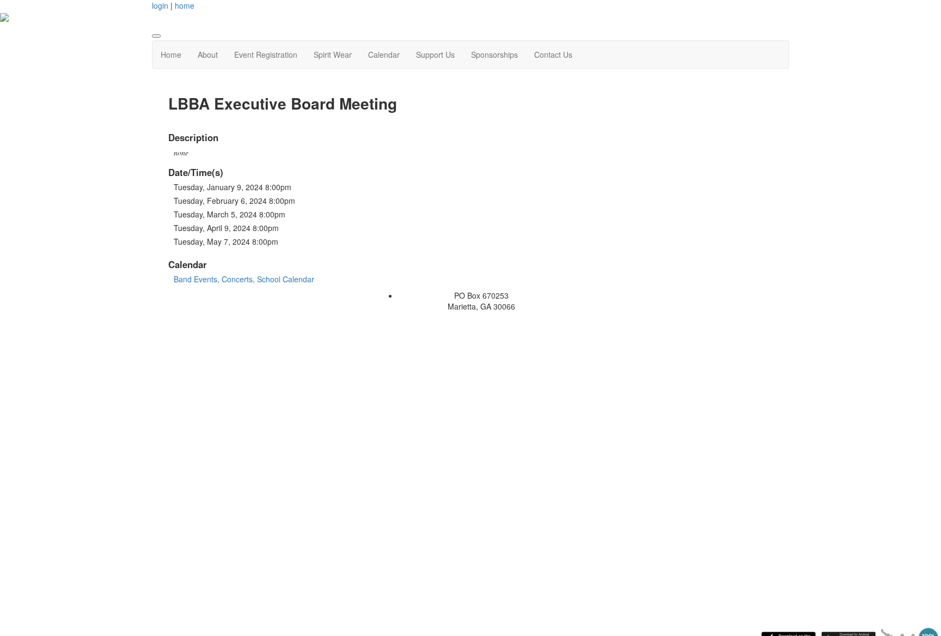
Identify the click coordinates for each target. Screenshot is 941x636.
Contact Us (553, 54)
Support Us (435, 54)
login (160, 5)
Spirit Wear (333, 54)
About (208, 54)
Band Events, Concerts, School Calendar (244, 279)
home (184, 5)
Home (171, 54)
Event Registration (265, 54)
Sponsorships (494, 54)
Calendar (384, 54)
